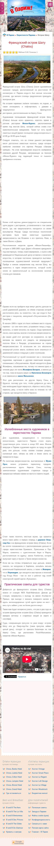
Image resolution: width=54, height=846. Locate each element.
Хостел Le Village (39, 785)
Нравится (22, 677)
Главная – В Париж (40, 832)
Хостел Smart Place (40, 773)
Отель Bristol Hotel (14, 785)
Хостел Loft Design (40, 781)
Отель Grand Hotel (14, 789)
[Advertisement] (27, 191)
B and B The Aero (13, 808)
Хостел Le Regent (39, 777)
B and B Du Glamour (14, 828)
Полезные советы (39, 808)
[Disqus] (27, 716)
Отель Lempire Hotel (14, 781)
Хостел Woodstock (39, 789)
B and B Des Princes (14, 820)
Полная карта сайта (40, 828)
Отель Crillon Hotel (14, 777)
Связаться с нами (39, 824)
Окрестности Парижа (26, 35)
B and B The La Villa (14, 812)
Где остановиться (13, 793)
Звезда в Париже (39, 812)
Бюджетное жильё (39, 793)
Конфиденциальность (41, 820)
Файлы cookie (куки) (40, 816)
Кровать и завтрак (13, 832)
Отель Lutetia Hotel (14, 773)
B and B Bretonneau (14, 816)
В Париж (10, 35)
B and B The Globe (14, 824)
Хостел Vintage (38, 769)
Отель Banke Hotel (14, 769)
